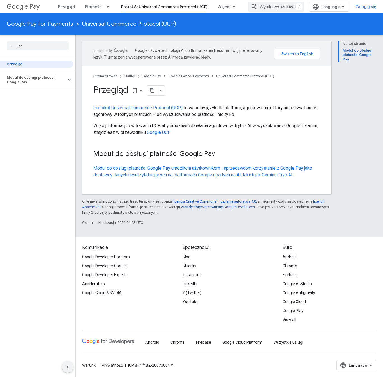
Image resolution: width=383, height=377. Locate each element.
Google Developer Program (106, 257)
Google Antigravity (299, 292)
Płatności (94, 6)
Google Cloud (294, 301)
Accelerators (93, 283)
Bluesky (189, 266)
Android (290, 257)
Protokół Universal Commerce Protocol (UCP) (164, 6)
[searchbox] (38, 45)
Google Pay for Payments (40, 23)
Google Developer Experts (105, 275)
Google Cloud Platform (242, 342)
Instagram (192, 275)
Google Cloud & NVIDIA (102, 292)
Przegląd (66, 6)
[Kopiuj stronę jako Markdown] (152, 90)
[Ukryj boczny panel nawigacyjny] (67, 367)
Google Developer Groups (104, 266)
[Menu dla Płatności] (109, 6)
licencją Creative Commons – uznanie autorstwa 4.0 (214, 201)
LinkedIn (190, 283)
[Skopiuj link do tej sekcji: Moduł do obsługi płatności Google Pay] (220, 154)
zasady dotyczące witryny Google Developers (218, 207)
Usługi (129, 76)
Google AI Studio (297, 283)
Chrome (290, 266)
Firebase (290, 275)
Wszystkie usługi (288, 342)
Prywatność (112, 365)
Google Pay (23, 6)
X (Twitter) (192, 292)
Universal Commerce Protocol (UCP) (129, 23)
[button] (33, 79)
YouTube (191, 301)
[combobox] (276, 7)
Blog (186, 257)
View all (289, 319)
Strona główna (105, 76)
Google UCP (158, 132)
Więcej (224, 6)
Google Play (293, 310)
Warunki (89, 365)
